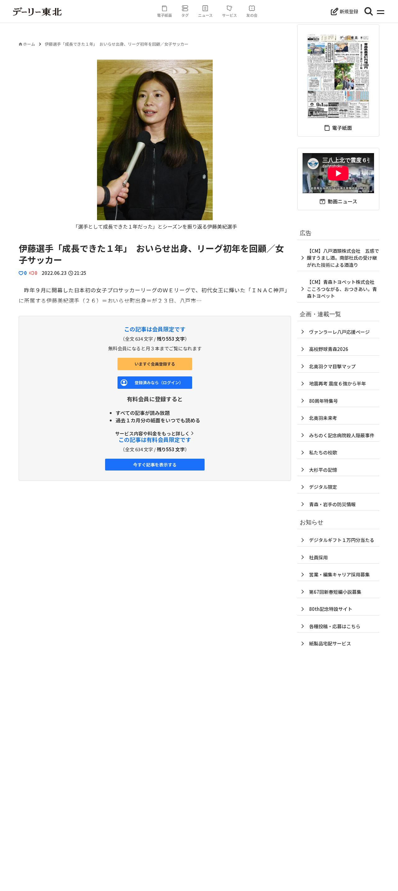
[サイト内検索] (368, 11)
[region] (155, 145)
